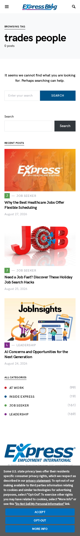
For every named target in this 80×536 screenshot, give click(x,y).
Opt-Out (40, 520)
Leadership (19, 414)
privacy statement (38, 481)
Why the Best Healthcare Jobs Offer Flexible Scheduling (34, 205)
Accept (40, 512)
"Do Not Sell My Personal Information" (39, 504)
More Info (40, 529)
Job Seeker (19, 405)
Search (57, 95)
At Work (16, 388)
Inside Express (21, 397)
